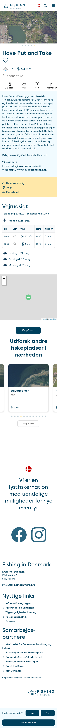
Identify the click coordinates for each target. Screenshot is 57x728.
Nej (47, 713)
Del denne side (28, 722)
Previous (6, 27)
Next (50, 27)
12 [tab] (45, 416)
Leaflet (44, 319)
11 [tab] (42, 416)
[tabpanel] (28, 27)
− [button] (4, 283)
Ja (32, 713)
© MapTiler (52, 319)
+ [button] (4, 278)
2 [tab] (25, 45)
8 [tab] (33, 416)
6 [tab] (27, 416)
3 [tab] (28, 45)
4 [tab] (31, 45)
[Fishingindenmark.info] (41, 692)
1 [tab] (22, 45)
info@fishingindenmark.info (18, 584)
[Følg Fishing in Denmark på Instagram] (39, 535)
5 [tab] (34, 45)
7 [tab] (30, 416)
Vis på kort (28, 330)
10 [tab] (39, 416)
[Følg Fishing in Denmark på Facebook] (19, 535)
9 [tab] (36, 416)
